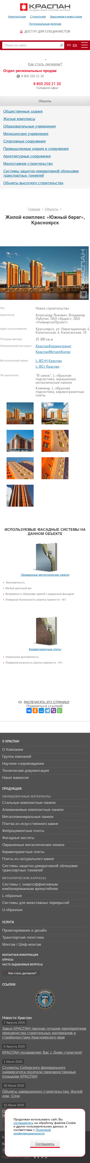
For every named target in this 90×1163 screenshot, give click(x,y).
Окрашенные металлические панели (33, 845)
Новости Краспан (17, 1018)
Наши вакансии (15, 778)
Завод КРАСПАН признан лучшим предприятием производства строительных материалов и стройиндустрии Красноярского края (44, 1032)
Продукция (12, 788)
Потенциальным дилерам (45, 23)
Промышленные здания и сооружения (36, 149)
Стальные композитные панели (29, 803)
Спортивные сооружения (24, 141)
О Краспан (10, 741)
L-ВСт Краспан (47, 366)
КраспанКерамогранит (53, 346)
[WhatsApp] (59, 710)
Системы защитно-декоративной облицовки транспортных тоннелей (41, 173)
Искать (61, 45)
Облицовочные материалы (26, 796)
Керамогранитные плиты (23, 852)
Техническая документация (25, 771)
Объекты (45, 101)
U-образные (12, 910)
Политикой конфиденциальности (32, 1131)
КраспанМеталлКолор (53, 351)
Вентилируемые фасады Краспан (45, 7)
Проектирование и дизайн (24, 930)
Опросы (7, 959)
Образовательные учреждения (29, 126)
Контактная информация (20, 954)
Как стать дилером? (45, 64)
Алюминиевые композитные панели (33, 810)
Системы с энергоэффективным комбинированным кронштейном (30, 886)
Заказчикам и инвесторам (66, 16)
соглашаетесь (23, 1123)
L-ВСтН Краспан (49, 360)
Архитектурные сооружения (27, 156)
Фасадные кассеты (18, 838)
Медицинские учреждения (25, 134)
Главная (34, 209)
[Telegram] (47, 710)
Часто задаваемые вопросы (22, 964)
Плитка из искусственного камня (30, 824)
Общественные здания (23, 111)
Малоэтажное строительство (28, 164)
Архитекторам (17, 16)
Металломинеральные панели (28, 817)
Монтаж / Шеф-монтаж (21, 944)
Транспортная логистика (23, 937)
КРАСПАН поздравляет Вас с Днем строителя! (42, 1052)
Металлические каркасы (24, 878)
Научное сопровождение (23, 764)
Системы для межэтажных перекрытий (35, 903)
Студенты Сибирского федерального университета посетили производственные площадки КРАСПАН (39, 1072)
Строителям (38, 16)
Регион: (45, 59)
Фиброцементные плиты (23, 831)
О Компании (12, 749)
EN (75, 45)
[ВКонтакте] (29, 710)
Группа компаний (16, 756)
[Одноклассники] (35, 710)
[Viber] (53, 710)
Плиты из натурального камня (28, 859)
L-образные (12, 896)
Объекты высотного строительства (33, 183)
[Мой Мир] (41, 710)
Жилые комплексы (19, 119)
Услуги (8, 922)
